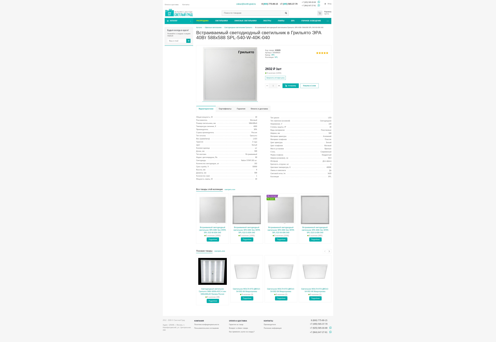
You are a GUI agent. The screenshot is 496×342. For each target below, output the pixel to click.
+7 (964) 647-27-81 (309, 6)
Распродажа (202, 21)
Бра (293, 21)
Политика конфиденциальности (206, 324)
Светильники (221, 21)
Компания (199, 321)
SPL (276, 57)
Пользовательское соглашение (206, 328)
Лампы (281, 21)
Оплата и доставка (238, 321)
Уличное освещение (311, 21)
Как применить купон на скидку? (241, 332)
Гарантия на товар (236, 324)
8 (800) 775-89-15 (318, 320)
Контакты (268, 321)
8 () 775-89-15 (270, 4)
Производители (270, 324)
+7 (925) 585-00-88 (309, 2)
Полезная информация (273, 328)
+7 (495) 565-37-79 (318, 324)
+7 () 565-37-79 (288, 4)
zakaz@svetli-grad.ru (246, 4)
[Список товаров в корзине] (324, 13)
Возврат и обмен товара (238, 328)
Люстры (267, 21)
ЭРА (272, 55)
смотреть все (230, 189)
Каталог (173, 21)
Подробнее (213, 239)
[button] (230, 101)
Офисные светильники (245, 21)
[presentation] (325, 251)
